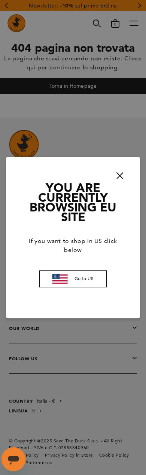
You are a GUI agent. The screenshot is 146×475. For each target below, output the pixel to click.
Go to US (84, 279)
